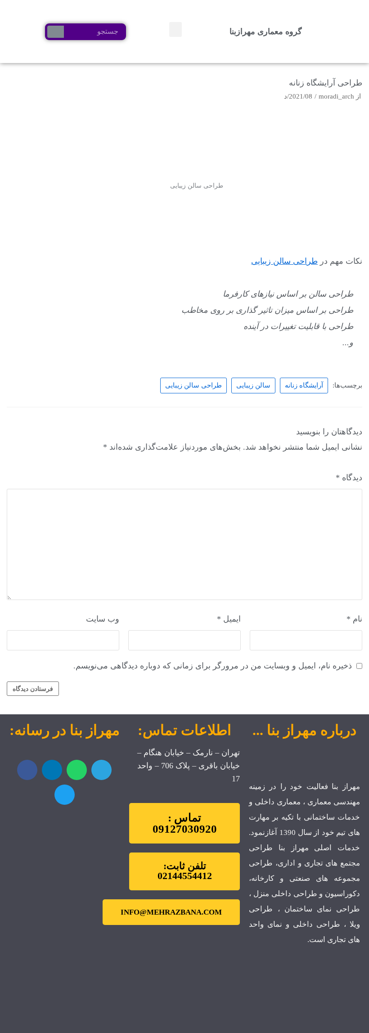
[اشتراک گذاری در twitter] (64, 795)
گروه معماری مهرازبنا (266, 31)
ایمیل (229, 618)
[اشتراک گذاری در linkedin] (52, 770)
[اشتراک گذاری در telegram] (101, 770)
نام (354, 618)
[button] (175, 29)
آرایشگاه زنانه (304, 385)
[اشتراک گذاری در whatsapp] (77, 770)
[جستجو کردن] (55, 32)
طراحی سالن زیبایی (284, 261)
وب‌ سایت (102, 618)
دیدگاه (349, 477)
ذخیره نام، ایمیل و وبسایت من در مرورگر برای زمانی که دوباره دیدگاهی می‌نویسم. (212, 665)
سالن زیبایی (253, 385)
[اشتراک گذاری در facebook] (27, 770)
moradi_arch (336, 96)
